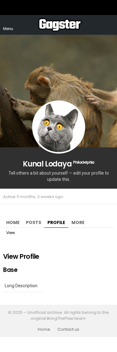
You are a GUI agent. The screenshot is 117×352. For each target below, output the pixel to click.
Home (13, 222)
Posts (33, 222)
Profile (56, 222)
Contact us (68, 329)
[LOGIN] (110, 25)
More (78, 222)
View (10, 232)
